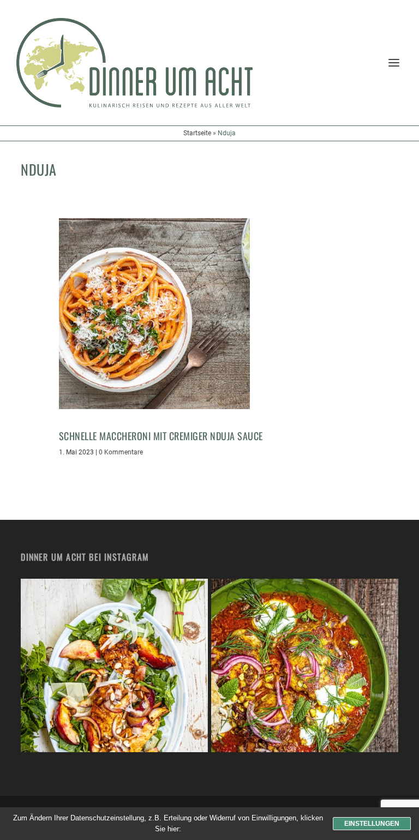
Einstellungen (371, 823)
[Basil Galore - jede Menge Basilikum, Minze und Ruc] (114, 672)
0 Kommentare (121, 452)
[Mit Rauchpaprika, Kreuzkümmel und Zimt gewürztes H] (304, 672)
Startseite (197, 133)
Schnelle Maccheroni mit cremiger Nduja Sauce (161, 436)
